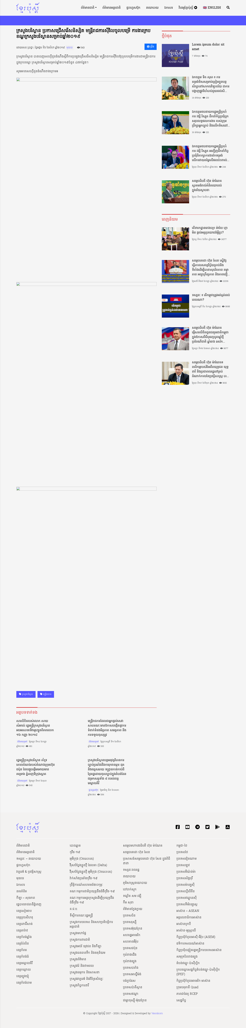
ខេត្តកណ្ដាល (23, 970)
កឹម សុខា (128, 902)
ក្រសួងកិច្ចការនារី (79, 985)
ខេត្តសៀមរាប (24, 911)
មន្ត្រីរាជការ (46, 694)
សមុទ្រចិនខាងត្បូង (187, 956)
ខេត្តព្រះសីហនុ (24, 917)
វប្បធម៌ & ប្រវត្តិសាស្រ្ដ (28, 872)
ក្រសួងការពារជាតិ (80, 940)
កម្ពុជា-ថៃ (181, 845)
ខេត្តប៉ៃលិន (22, 943)
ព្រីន (152, 47)
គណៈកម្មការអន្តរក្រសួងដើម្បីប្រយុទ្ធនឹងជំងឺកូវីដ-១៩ (92, 900)
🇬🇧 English (212, 8)
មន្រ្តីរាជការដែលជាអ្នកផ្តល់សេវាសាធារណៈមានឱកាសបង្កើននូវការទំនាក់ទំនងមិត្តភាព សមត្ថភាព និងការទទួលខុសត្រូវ (107, 728)
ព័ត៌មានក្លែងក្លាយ (132, 909)
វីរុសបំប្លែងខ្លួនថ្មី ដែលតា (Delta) (88, 865)
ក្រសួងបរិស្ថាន (27, 694)
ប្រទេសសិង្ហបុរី (184, 878)
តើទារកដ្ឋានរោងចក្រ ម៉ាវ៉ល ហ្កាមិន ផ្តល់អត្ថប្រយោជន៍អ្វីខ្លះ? (210, 230)
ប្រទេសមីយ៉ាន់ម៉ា (186, 872)
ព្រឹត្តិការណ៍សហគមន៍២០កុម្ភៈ (86, 885)
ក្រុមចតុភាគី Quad (187, 987)
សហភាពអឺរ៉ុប (130, 941)
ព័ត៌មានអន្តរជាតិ (111, 8)
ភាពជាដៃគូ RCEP (187, 994)
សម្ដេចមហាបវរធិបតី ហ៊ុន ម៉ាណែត (142, 845)
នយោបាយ (152, 8)
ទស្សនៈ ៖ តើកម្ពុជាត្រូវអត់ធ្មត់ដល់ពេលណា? (211, 297)
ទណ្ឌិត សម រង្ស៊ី (132, 896)
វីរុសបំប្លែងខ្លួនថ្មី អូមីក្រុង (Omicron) (91, 872)
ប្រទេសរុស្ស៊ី (129, 922)
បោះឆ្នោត (75, 845)
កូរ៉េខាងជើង (129, 955)
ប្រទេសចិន (129, 915)
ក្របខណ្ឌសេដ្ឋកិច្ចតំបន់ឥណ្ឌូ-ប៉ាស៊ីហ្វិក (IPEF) (198, 972)
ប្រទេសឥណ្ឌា (130, 994)
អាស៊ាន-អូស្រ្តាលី (186, 930)
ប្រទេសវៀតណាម (186, 859)
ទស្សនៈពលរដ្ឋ (131, 870)
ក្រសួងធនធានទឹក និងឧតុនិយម (87, 953)
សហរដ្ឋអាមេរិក (131, 935)
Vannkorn (157, 1013)
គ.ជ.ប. (74, 909)
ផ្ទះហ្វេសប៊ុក (133, 8)
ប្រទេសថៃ (182, 852)
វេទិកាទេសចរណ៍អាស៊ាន (190, 943)
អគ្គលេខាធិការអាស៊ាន (188, 917)
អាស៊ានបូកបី (183, 924)
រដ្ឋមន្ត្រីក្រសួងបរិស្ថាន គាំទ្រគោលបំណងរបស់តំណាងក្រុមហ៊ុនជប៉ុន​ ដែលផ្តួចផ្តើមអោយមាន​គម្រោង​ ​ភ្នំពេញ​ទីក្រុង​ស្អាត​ (35, 767)
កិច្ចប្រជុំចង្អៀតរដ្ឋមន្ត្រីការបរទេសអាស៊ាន (199, 950)
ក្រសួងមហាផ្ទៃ (78, 933)
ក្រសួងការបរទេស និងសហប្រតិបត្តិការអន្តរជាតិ (91, 924)
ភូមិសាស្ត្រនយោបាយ (135, 883)
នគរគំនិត (21, 891)
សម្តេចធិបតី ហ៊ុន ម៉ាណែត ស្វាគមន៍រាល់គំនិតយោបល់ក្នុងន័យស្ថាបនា (207, 186)
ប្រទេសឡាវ (183, 865)
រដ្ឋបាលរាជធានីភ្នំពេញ (28, 904)
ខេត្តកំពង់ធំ (22, 956)
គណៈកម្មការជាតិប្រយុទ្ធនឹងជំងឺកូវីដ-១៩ (92, 891)
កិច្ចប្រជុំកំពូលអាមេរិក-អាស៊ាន (193, 981)
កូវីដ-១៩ (75, 852)
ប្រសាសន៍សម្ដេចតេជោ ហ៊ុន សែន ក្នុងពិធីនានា (146, 861)
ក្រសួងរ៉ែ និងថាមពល (82, 966)
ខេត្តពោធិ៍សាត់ (24, 924)
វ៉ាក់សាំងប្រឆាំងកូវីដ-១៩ (83, 878)
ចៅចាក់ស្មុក (129, 889)
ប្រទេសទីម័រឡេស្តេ (186, 904)
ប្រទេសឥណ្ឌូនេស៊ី (186, 898)
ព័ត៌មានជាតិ (87, 8)
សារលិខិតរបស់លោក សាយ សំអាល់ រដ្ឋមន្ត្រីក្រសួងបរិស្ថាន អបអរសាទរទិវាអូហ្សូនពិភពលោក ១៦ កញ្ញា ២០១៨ (35, 728)
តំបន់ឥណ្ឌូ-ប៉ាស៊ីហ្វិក (188, 963)
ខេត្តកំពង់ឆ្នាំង (24, 937)
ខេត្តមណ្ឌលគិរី (24, 963)
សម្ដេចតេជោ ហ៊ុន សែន (136, 852)
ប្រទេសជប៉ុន (130, 948)
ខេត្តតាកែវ (22, 930)
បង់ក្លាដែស (129, 981)
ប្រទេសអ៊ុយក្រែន (132, 928)
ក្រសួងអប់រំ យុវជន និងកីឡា (85, 946)
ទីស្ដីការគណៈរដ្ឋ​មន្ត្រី (81, 915)
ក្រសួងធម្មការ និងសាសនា (85, 972)
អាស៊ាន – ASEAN (187, 911)
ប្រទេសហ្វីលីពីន (185, 891)
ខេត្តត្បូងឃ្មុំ (22, 976)
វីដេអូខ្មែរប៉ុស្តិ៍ (186, 8)
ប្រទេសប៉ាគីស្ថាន (132, 987)
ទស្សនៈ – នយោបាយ (28, 859)
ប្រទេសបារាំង (130, 968)
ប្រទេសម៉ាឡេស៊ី (185, 885)
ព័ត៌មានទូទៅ (22, 741)
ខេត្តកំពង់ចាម (24, 983)
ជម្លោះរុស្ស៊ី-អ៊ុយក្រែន (135, 1000)
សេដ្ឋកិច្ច (181, 1000)
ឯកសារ (168, 8)
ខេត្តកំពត (21, 950)
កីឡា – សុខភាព (25, 898)
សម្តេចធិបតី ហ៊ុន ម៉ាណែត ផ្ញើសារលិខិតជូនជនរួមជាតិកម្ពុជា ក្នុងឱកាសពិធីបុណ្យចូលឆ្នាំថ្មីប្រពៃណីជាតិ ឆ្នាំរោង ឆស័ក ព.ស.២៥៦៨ (210, 335)
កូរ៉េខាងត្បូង (129, 961)
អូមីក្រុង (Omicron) (82, 859)
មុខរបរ (69, 48)
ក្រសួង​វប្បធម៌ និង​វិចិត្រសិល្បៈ (86, 979)
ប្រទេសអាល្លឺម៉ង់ (132, 974)
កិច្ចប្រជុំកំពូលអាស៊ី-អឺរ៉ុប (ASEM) (195, 937)
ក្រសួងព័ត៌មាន (78, 959)
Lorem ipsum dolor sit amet (208, 47)
